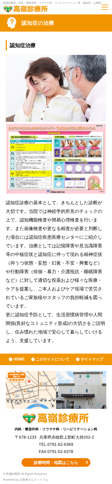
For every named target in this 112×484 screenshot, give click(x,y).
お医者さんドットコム (34, 479)
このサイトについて (52, 359)
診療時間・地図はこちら (56, 462)
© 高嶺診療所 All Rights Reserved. (25, 473)
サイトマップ (92, 359)
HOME (19, 359)
